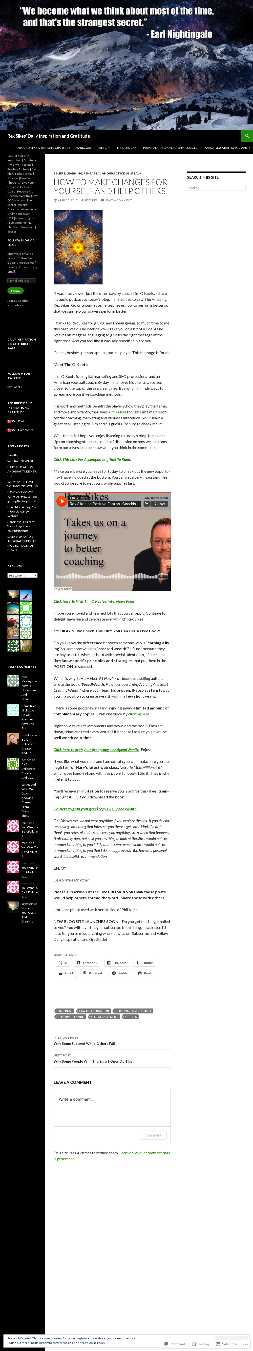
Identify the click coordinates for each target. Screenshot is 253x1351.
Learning (74, 173)
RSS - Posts (18, 421)
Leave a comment (118, 200)
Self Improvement (104, 1016)
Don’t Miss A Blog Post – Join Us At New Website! (22, 511)
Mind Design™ (127, 147)
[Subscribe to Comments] (9, 430)
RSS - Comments (22, 430)
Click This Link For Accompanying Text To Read (92, 459)
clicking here (138, 713)
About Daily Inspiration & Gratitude (44, 147)
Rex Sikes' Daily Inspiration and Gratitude (48, 136)
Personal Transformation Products (170, 147)
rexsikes (90, 200)
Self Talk (134, 173)
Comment (153, 1135)
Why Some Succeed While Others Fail (84, 1041)
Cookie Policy (96, 1343)
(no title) (13, 455)
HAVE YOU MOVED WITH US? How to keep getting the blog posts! (22, 496)
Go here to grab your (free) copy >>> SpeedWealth (95, 808)
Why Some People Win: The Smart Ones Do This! (94, 1058)
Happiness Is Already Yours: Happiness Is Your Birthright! (21, 526)
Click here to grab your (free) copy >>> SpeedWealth (96, 749)
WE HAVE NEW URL (20, 461)
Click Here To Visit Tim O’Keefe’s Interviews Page (94, 601)
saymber (27, 903)
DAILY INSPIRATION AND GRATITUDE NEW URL (22, 471)
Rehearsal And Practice (104, 173)
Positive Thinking (71, 1016)
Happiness (65, 1010)
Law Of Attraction (94, 1010)
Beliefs (59, 173)
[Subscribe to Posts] (9, 421)
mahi (24, 822)
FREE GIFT (104, 147)
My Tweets (14, 387)
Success (131, 1016)
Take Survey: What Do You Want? (226, 147)
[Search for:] (216, 188)
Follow (15, 291)
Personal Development (133, 1010)
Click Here (117, 411)
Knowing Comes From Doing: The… (27, 806)
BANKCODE (83, 147)
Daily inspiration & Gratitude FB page (21, 344)
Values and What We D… (28, 789)
